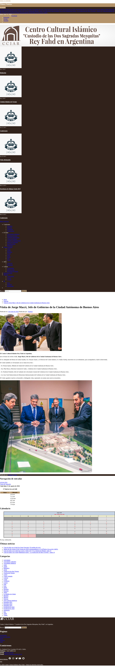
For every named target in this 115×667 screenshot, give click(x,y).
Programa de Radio (12, 271)
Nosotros (9, 226)
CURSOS (6, 581)
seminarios (7, 610)
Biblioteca (10, 245)
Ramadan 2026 (8, 273)
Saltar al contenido (5, 1)
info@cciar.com (8, 652)
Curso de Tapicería (5, 484)
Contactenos (10, 231)
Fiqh (8, 255)
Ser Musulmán (11, 244)
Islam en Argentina (12, 242)
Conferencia (3, 131)
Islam (1, 638)
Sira (8, 258)
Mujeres (6, 274)
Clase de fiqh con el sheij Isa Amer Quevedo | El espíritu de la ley (22, 9)
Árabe (5, 566)
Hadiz (9, 257)
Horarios (6, 589)
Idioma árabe (11, 270)
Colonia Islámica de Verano (8, 102)
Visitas (15, 475)
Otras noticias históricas (10, 600)
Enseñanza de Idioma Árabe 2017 (10, 189)
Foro (8, 283)
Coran (9, 253)
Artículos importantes (13, 237)
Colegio (6, 578)
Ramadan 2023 (8, 604)
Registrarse (10, 286)
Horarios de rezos (12, 236)
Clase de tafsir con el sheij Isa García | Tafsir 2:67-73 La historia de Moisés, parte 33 (27, 551)
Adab (8, 249)
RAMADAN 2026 (9, 607)
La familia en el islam (10, 594)
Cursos (9, 279)
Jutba (1, 642)
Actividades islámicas (13, 234)
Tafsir (8, 260)
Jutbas (5, 592)
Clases (9, 278)
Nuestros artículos (5, 637)
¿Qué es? (9, 263)
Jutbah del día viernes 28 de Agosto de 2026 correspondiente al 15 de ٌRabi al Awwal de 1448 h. (74, 9)
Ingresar (9, 284)
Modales (9, 252)
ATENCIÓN (3, 482)
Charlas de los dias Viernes (11, 571)
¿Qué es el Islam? (12, 239)
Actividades (10, 268)
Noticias (9, 228)
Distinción (3, 73)
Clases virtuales (8, 247)
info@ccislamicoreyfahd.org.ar (13, 654)
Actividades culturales (10, 561)
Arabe (9, 250)
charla (5, 570)
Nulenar (30, 311)
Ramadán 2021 (8, 602)
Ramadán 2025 (8, 605)
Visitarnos (10, 229)
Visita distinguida (5, 160)
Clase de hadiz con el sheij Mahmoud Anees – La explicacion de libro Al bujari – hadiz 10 (73, 11)
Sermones (10, 265)
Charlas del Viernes (9, 573)
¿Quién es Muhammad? (14, 240)
